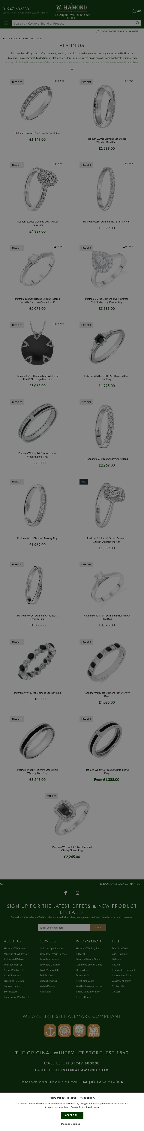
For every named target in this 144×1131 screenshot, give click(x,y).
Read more (92, 1107)
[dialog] (72, 1111)
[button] (72, 1124)
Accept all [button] (72, 1115)
